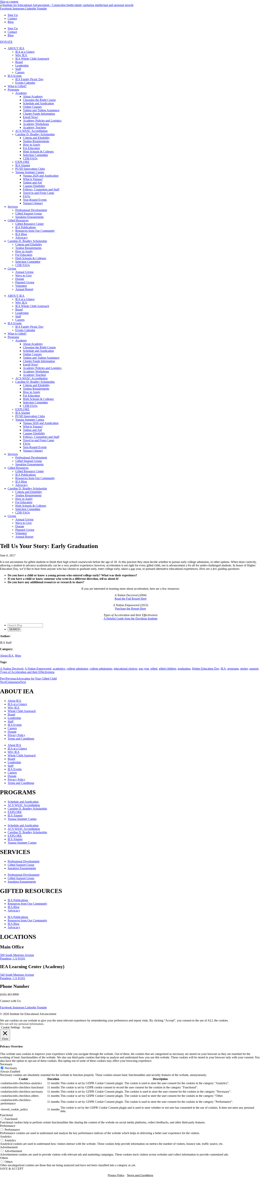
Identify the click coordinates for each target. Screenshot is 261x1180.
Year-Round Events (35, 199)
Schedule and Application (38, 103)
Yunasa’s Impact (33, 203)
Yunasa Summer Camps (29, 172)
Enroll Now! (30, 117)
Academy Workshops (36, 124)
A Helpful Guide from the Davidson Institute (130, 618)
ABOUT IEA (16, 48)
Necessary (11, 1068)
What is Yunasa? (33, 179)
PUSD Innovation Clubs (30, 168)
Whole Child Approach (22, 711)
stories (244, 668)
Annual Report (24, 289)
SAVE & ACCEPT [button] (12, 1168)
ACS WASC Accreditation (31, 131)
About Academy (33, 96)
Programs (13, 89)
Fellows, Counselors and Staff (41, 189)
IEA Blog (21, 234)
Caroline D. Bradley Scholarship (35, 134)
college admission (77, 668)
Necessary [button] (6, 1064)
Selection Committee (35, 155)
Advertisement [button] (9, 1147)
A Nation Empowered (38, 668)
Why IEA (21, 55)
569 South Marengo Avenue (17, 955)
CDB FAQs (30, 158)
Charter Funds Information (39, 113)
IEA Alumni (22, 165)
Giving (12, 268)
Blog (11, 22)
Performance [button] (7, 1125)
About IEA (7, 655)
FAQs (26, 196)
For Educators (31, 148)
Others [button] (4, 1158)
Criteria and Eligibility (36, 137)
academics (59, 668)
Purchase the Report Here (130, 608)
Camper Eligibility (34, 186)
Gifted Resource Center (29, 223)
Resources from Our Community (35, 230)
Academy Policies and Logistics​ (42, 120)
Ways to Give (23, 275)
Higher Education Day (205, 668)
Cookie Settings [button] (10, 1027)
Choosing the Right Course (39, 100)
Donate (19, 279)
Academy (21, 93)
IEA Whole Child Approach (32, 58)
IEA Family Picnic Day (29, 79)
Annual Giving (24, 272)
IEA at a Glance (25, 51)
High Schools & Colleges (38, 151)
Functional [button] (6, 1115)
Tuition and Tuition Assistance (41, 110)
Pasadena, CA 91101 (12, 958)
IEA (223, 668)
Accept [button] (26, 1027)
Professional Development (31, 210)
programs (233, 668)
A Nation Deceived (11, 668)
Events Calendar (25, 82)
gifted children (167, 668)
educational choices (125, 668)
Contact (12, 18)
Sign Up (13, 15)
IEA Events (15, 75)
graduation (184, 668)
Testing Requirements (36, 141)
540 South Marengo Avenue (17, 974)
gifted (153, 668)
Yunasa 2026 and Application (40, 175)
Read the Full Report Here (131, 598)
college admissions (101, 668)
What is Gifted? (17, 86)
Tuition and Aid (32, 182)
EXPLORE (22, 161)
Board (19, 62)
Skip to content (9, 1)
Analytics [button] (5, 1136)
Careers (19, 72)
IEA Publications (25, 227)
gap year (144, 668)
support (253, 668)
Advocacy (21, 237)
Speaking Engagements (29, 217)
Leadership (22, 65)
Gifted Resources (18, 220)
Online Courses (32, 106)
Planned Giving (24, 282)
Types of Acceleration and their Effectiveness (27, 672)
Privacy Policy (16, 735)
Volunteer (21, 285)
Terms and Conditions (21, 738)
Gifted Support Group (28, 213)
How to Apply (31, 144)
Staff (18, 69)
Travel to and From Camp (38, 192)
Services (13, 206)
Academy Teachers (34, 127)
